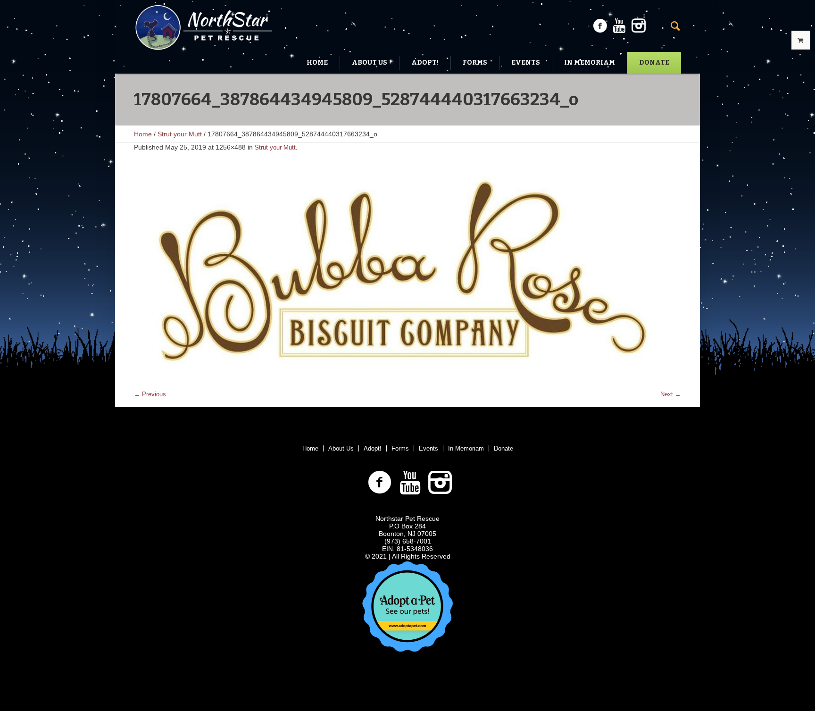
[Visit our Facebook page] (600, 26)
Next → (670, 394)
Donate (503, 448)
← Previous (150, 394)
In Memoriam (466, 448)
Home (143, 134)
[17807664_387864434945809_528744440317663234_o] (407, 275)
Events (428, 448)
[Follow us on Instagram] (639, 26)
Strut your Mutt (180, 134)
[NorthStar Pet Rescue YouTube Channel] (619, 26)
